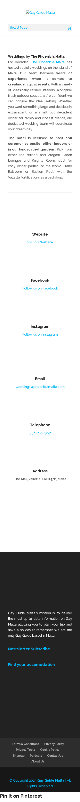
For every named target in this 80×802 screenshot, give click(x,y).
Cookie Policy (49, 749)
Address (40, 471)
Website (40, 234)
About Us (37, 761)
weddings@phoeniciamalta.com (40, 387)
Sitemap (19, 755)
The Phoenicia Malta (48, 62)
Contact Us (55, 755)
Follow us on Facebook (40, 288)
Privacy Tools (25, 749)
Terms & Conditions (25, 744)
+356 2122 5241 (40, 433)
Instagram (40, 326)
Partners (36, 755)
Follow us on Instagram (40, 334)
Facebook (40, 280)
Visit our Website (40, 242)
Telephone (40, 425)
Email (40, 379)
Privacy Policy (54, 744)
